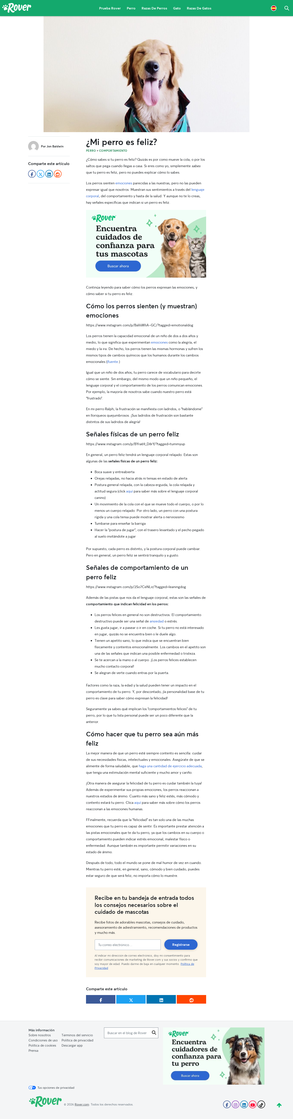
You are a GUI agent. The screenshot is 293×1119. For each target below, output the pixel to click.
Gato (177, 8)
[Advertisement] (146, 244)
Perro (131, 8)
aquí (129, 491)
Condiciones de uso (43, 1040)
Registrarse (181, 944)
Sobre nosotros (40, 1035)
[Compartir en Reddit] (191, 999)
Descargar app (72, 1045)
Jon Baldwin (55, 146)
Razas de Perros (154, 8)
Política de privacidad (77, 1040)
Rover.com (82, 1104)
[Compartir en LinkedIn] (161, 999)
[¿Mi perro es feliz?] (146, 74)
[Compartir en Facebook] (100, 999)
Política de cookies (42, 1045)
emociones (123, 183)
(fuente (112, 361)
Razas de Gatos (199, 8)
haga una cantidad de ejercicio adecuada (170, 766)
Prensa (33, 1050)
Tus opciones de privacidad (56, 1087)
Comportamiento (113, 151)
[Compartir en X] (131, 999)
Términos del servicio (77, 1035)
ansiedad (157, 621)
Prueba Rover (110, 8)
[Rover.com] (16, 8)
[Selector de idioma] (273, 8)
